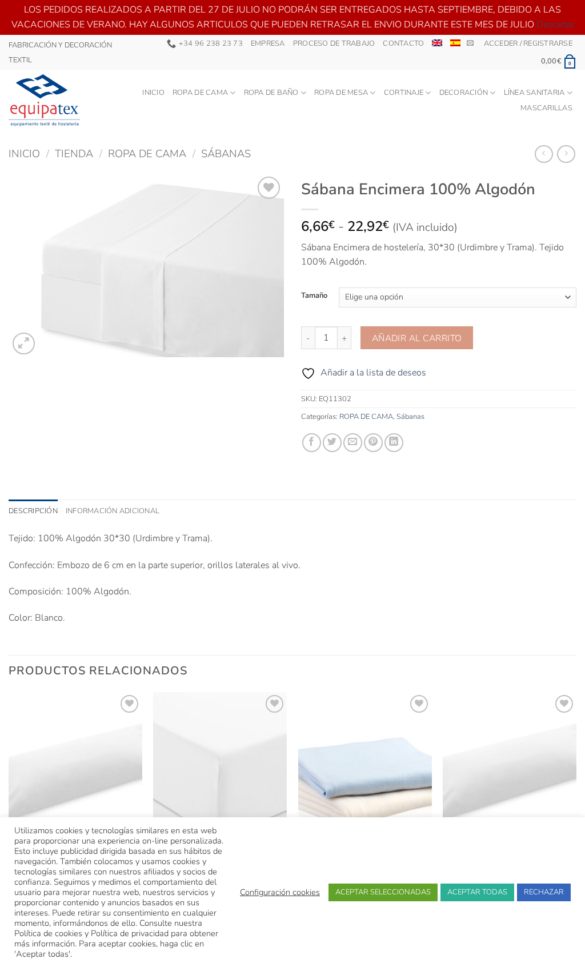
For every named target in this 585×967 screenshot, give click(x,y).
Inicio (153, 92)
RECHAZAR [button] (544, 892)
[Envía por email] (352, 442)
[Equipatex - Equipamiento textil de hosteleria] (45, 100)
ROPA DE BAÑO (271, 92)
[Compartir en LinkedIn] (393, 442)
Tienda (74, 153)
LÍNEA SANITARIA (534, 92)
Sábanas (226, 153)
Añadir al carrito (417, 338)
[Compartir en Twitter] (332, 442)
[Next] (575, 806)
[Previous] (9, 806)
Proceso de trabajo (334, 43)
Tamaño (314, 296)
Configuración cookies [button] (280, 892)
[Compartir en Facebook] (311, 442)
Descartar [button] (555, 24)
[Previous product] (566, 154)
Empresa (268, 43)
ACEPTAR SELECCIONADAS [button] (383, 892)
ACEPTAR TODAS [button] (477, 892)
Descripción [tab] (33, 511)
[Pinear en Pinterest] (373, 442)
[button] (528, 43)
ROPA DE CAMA (200, 92)
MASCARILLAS (546, 108)
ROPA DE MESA (341, 92)
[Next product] (543, 154)
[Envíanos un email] (470, 43)
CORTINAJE (403, 92)
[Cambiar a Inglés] (437, 43)
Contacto (403, 43)
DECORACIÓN (463, 92)
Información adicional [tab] (112, 511)
